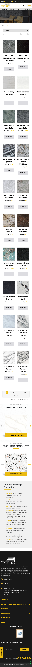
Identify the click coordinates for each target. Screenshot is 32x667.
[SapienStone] (28, 34)
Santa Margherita (17, 537)
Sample (12, 9)
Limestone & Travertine (13, 543)
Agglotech (16, 535)
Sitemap (15, 658)
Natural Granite (10, 503)
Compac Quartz (21, 522)
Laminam (9, 495)
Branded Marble (16, 506)
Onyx (24, 539)
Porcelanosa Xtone (11, 516)
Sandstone (18, 539)
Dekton (15, 512)
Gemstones (13, 541)
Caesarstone (21, 520)
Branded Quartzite (18, 529)
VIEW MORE (9, 69)
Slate (12, 539)
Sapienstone (9, 497)
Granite (8, 500)
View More (16, 432)
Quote (20, 9)
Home (2, 25)
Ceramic (9, 494)
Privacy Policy (8, 658)
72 (18, 392)
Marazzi (9, 514)
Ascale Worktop (17, 494)
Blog (2, 1)
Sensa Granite (20, 502)
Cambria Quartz (11, 522)
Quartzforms (17, 524)
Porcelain (9, 511)
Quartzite (9, 529)
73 (21, 392)
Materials (4, 9)
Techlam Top (17, 495)
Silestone (14, 520)
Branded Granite (17, 500)
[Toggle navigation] (29, 5)
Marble (8, 506)
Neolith (14, 514)
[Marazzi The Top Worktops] (3, 34)
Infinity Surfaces (22, 512)
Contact (27, 9)
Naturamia (9, 530)
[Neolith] (21, 34)
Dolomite (21, 541)
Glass (7, 541)
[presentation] (2, 426)
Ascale (19, 514)
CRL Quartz (9, 524)
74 (25, 392)
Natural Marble (15, 508)
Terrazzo (9, 535)
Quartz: (8, 520)
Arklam (15, 511)
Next (15, 396)
